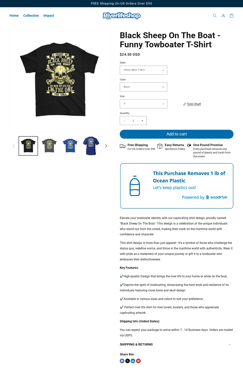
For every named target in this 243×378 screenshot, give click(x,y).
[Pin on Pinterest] (138, 361)
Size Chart (194, 104)
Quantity (124, 113)
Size (122, 96)
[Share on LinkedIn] (133, 361)
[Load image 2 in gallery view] (49, 145)
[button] (31, 15)
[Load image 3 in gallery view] (70, 145)
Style (122, 62)
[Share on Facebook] (122, 361)
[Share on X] (127, 361)
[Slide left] (13, 146)
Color (123, 79)
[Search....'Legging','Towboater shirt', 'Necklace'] (215, 15)
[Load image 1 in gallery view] (28, 145)
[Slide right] (106, 146)
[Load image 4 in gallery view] (91, 145)
